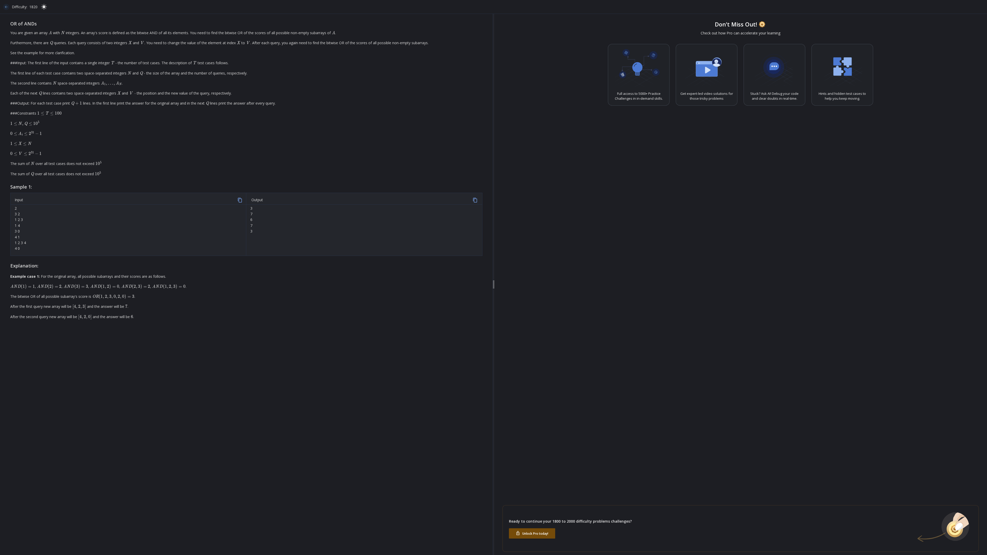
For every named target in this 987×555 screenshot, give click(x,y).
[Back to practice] (6, 7)
